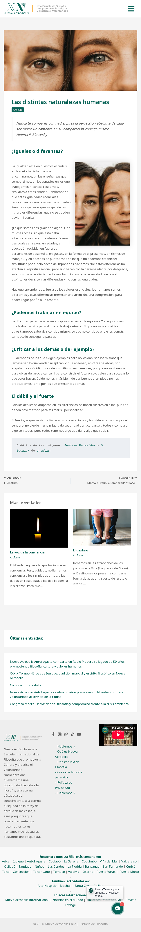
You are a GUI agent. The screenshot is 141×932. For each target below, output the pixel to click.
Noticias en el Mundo (68, 900)
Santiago (25, 866)
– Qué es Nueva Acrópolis (66, 754)
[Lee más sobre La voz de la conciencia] (39, 528)
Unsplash (44, 450)
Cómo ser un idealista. (26, 685)
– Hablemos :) (65, 746)
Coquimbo (89, 861)
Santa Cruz (82, 885)
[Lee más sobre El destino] (102, 527)
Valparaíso (129, 861)
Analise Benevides (79, 445)
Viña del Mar (109, 861)
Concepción (21, 871)
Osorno (88, 871)
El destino (80, 550)
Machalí (65, 885)
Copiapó (55, 861)
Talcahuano (41, 871)
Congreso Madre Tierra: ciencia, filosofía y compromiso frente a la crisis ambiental (69, 704)
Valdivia (73, 871)
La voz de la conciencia (27, 552)
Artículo (17, 109)
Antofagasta (36, 861)
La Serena (71, 861)
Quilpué (9, 866)
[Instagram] (60, 734)
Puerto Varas (106, 871)
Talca (6, 871)
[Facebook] (53, 734)
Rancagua (92, 866)
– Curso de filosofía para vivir (68, 774)
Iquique (18, 861)
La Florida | (76, 866)
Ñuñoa (39, 866)
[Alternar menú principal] (131, 9)
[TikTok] (72, 734)
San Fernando (113, 866)
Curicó (130, 866)
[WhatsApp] (66, 734)
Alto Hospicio (47, 885)
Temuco (59, 871)
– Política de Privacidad (63, 785)
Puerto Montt (129, 871)
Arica (5, 861)
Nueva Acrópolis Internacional (26, 900)
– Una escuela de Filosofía (67, 764)
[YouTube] (79, 734)
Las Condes (56, 866)
